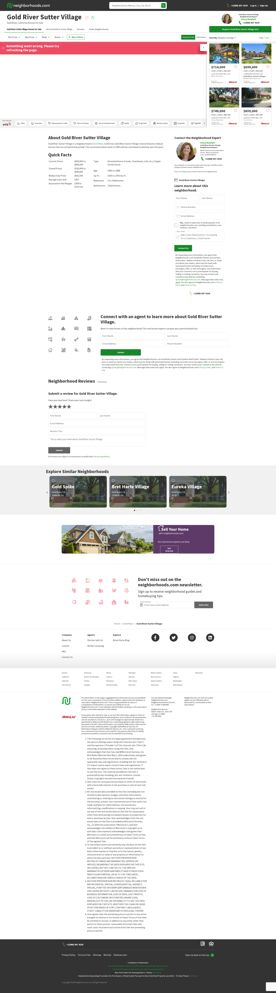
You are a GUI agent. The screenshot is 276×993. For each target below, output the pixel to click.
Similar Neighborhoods (99, 29)
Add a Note (181, 231)
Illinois (108, 673)
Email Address (187, 216)
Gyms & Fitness (83, 123)
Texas (175, 673)
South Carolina (156, 681)
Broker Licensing (95, 645)
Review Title (56, 431)
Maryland (110, 681)
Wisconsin (199, 673)
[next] (236, 53)
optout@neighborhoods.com (188, 279)
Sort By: (213, 38)
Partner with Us (95, 640)
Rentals (107, 954)
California (23, 22)
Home (117, 623)
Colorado (65, 681)
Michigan (132, 673)
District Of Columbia (91, 677)
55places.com (120, 954)
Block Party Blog (121, 640)
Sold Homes (201, 37)
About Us (66, 640)
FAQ (64, 651)
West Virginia (177, 685)
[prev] (212, 53)
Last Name (207, 198)
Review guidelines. (102, 456)
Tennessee (155, 685)
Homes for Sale (188, 37)
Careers (65, 645)
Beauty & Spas (162, 123)
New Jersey (133, 681)
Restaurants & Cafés (59, 123)
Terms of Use (190, 285)
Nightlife (197, 123)
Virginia (176, 677)
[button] (203, 47)
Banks (126, 123)
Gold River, (12, 22)
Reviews (80, 29)
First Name (181, 198)
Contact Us (67, 657)
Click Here (157, 972)
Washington (177, 681)
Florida (86, 681)
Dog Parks (143, 123)
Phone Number (188, 207)
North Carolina (156, 673)
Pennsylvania (156, 677)
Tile (261, 38)
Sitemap (97, 954)
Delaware (87, 673)
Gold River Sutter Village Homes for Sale (24, 29)
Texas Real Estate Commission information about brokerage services (138, 966)
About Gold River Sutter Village (59, 29)
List (267, 38)
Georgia (87, 685)
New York (132, 685)
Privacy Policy (206, 367)
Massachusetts (111, 685)
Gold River (98, 143)
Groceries (38, 123)
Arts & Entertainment (107, 123)
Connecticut (66, 685)
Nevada (132, 677)
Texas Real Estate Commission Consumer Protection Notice (138, 969)
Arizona (65, 673)
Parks (23, 123)
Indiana (109, 677)
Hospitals (181, 123)
